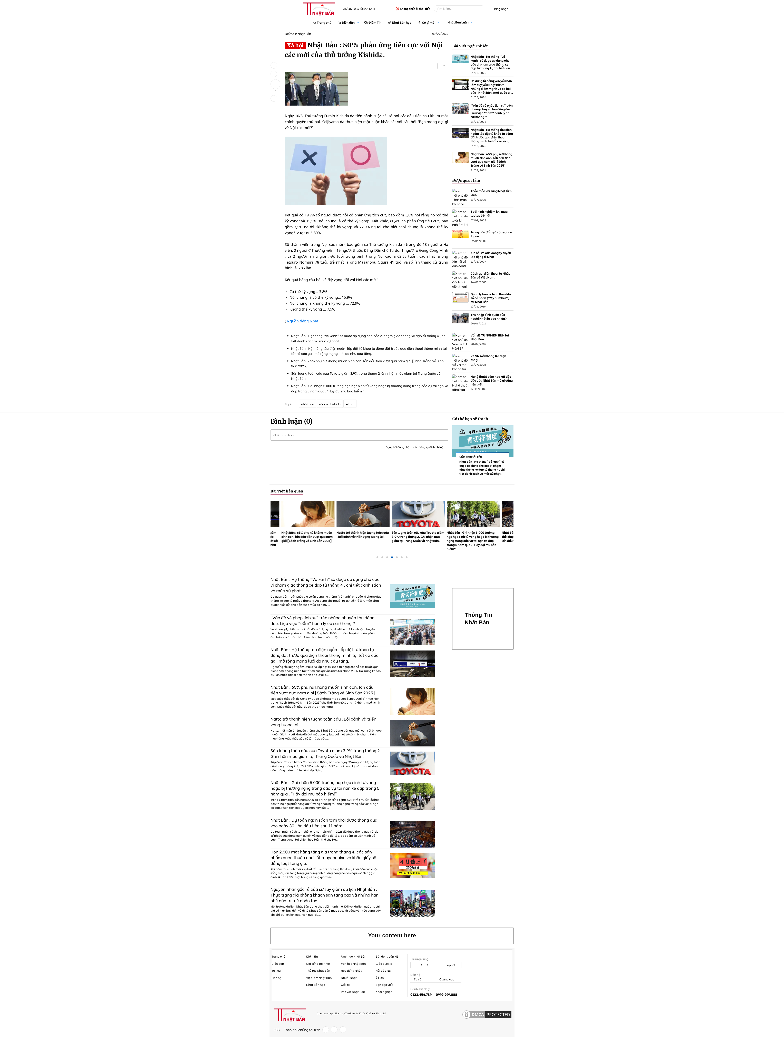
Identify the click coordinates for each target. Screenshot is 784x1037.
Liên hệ (276, 977)
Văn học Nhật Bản (353, 963)
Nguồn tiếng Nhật (302, 321)
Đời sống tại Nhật (318, 963)
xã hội (350, 404)
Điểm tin (312, 956)
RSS (277, 1029)
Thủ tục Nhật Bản (318, 970)
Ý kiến (380, 977)
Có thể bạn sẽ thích (470, 419)
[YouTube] (343, 1029)
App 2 (450, 965)
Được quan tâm (466, 180)
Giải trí (345, 984)
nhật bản (307, 404)
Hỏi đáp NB (383, 970)
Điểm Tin (375, 22)
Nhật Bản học (401, 22)
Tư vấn (418, 979)
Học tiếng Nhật (351, 970)
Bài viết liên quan (287, 491)
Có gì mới (428, 22)
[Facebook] (325, 1029)
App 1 (424, 965)
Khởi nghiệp (384, 991)
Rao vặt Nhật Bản (353, 991)
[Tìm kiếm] (485, 8)
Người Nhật (349, 977)
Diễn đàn (348, 22)
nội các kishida (330, 404)
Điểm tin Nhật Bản (298, 33)
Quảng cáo (446, 979)
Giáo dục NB (384, 963)
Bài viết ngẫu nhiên (470, 46)
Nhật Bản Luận (458, 22)
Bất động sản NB (387, 956)
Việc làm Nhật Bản (319, 977)
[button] (358, 22)
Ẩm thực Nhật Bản (353, 956)
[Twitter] (334, 1029)
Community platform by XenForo (351, 1013)
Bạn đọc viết (384, 984)
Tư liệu (276, 970)
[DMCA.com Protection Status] (486, 1014)
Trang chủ (324, 22)
